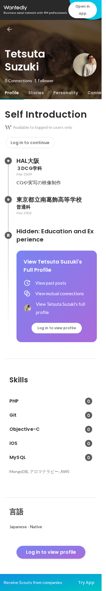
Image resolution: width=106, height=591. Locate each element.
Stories (36, 93)
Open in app (82, 10)
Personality (65, 93)
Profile (12, 93)
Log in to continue (30, 143)
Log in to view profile (56, 327)
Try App (86, 582)
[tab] (12, 93)
